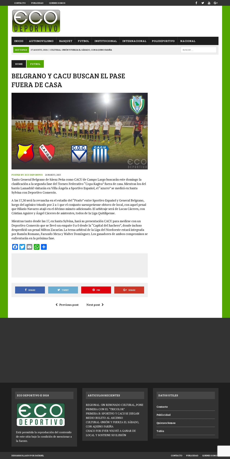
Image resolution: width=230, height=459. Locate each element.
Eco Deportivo (34, 174)
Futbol (83, 41)
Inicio (18, 41)
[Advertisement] (80, 265)
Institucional (106, 41)
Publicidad (37, 2)
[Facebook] (196, 2)
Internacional (134, 41)
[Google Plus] (215, 2)
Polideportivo (163, 41)
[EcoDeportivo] (115, 21)
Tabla (160, 431)
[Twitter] (203, 2)
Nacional (187, 41)
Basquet (65, 41)
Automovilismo (41, 41)
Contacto (20, 2)
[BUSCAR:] (199, 49)
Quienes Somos (57, 2)
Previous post (69, 305)
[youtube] (209, 2)
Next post (93, 305)
